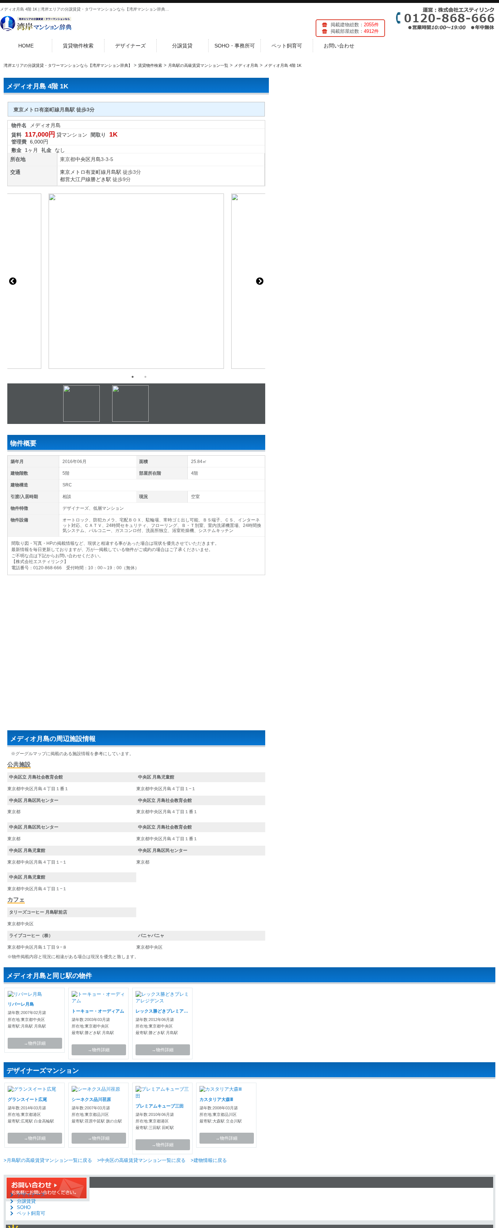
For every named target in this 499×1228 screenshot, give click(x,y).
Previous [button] (12, 281)
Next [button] (259, 281)
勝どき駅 (101, 179)
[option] (136, 281)
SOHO (24, 1207)
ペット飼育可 (286, 46)
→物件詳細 (35, 1043)
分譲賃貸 (182, 46)
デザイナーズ (130, 46)
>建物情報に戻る (209, 1160)
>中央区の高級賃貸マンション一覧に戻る (141, 1160)
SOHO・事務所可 (234, 46)
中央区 (83, 159)
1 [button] (132, 376)
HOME (26, 46)
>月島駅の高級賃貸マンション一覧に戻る (48, 1160)
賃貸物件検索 (78, 46)
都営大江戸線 (75, 179)
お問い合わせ (339, 46)
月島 (96, 159)
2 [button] (145, 376)
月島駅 (113, 172)
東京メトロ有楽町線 (83, 172)
